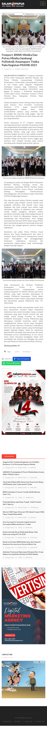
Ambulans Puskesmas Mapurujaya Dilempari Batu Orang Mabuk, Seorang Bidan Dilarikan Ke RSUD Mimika (23, 553)
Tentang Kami (7, 721)
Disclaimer (18, 721)
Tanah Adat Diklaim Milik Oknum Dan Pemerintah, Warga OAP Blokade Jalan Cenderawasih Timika (23, 483)
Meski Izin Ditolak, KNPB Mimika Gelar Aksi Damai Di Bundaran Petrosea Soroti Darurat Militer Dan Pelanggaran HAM (21, 544)
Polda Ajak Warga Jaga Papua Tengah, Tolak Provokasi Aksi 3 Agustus (22, 503)
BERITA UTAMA (22, 467)
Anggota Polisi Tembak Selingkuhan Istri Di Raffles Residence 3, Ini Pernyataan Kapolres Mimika (21, 463)
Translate (41, 14)
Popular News (9, 456)
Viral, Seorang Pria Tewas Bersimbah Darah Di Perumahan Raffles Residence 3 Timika (19, 523)
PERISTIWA (33, 487)
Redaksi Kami (40, 721)
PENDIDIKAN (27, 352)
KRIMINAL (33, 467)
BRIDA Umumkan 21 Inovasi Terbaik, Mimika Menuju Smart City (21, 493)
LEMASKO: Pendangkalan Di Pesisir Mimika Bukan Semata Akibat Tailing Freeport (23, 473)
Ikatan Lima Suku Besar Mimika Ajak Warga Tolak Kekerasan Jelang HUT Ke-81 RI (20, 533)
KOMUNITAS (33, 477)
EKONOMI (33, 517)
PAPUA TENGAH (22, 507)
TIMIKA (17, 352)
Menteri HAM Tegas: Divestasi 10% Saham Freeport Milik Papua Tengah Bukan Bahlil (23, 513)
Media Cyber (29, 721)
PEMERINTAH (29, 497)
